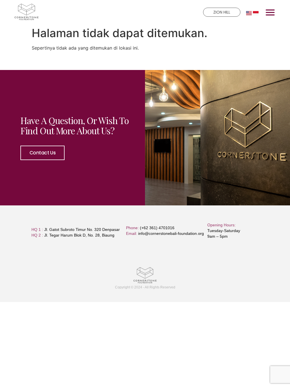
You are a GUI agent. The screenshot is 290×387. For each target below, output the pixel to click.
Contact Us (42, 152)
